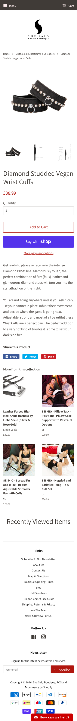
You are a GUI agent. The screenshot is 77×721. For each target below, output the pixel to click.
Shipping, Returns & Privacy (38, 604)
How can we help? (54, 717)
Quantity (9, 203)
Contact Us (38, 570)
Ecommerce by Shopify (38, 687)
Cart (71, 6)
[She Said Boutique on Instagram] (43, 638)
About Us (38, 565)
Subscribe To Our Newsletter (38, 559)
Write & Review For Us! (38, 616)
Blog (38, 587)
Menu (12, 6)
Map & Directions (38, 576)
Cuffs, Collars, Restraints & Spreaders (35, 53)
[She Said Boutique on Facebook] (33, 638)
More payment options (38, 253)
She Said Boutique (44, 682)
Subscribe (62, 669)
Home (6, 53)
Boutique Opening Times (38, 582)
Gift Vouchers (39, 593)
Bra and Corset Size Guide (38, 599)
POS (59, 682)
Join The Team (38, 610)
